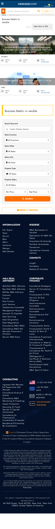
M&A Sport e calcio (39, 370)
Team (5, 233)
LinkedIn (12, 432)
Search (29, 198)
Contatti (28, 442)
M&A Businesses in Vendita (38, 231)
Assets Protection (11, 404)
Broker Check (27, 487)
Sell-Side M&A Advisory (14, 286)
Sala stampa (8, 251)
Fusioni (6, 298)
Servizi (6, 236)
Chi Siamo (7, 230)
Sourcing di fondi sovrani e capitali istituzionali (11, 409)
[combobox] (42, 27)
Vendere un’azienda (39, 244)
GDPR (32, 436)
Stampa (6, 248)
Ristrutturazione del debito (38, 315)
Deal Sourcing (9, 316)
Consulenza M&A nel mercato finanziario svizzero (13, 331)
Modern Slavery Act (43, 436)
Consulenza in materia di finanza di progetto (40, 343)
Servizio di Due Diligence (37, 299)
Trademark (47, 439)
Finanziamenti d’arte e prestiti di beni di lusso (40, 331)
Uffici (5, 242)
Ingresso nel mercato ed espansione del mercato (13, 387)
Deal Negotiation (11, 322)
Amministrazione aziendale (37, 304)
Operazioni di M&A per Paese (40, 236)
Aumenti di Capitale (12, 313)
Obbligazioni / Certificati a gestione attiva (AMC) (40, 359)
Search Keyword (11, 123)
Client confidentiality (20, 436)
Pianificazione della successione (38, 365)
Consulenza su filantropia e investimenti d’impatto (13, 418)
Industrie (7, 245)
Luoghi (32, 263)
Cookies (7, 436)
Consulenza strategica (40, 286)
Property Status (11, 179)
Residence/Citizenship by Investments (13, 424)
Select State (9, 146)
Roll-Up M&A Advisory (13, 292)
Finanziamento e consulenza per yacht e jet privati (40, 351)
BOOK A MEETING (28, 210)
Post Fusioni (8, 301)
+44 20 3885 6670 (42, 388)
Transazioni (34, 247)
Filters (47, 11)
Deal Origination (11, 319)
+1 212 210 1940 (44, 382)
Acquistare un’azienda (40, 241)
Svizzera (4, 56)
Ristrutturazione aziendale (36, 310)
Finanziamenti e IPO (39, 294)
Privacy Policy (32, 432)
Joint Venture (9, 304)
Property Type (10, 168)
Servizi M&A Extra (11, 337)
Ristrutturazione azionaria (36, 321)
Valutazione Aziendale (13, 307)
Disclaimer (22, 432)
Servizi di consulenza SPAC (40, 290)
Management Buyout (12, 310)
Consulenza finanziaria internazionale (40, 338)
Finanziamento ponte (39, 325)
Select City (9, 157)
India (3, 87)
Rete (5, 239)
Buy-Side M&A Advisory (14, 289)
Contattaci (34, 266)
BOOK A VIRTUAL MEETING (44, 396)
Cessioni (7, 295)
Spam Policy (44, 432)
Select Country (10, 134)
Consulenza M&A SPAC (14, 325)
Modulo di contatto (38, 269)
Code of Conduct (10, 439)
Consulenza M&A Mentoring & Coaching (13, 399)
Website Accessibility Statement (30, 439)
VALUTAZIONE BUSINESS (43, 403)
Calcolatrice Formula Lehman (39, 251)
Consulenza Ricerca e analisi (13, 394)
